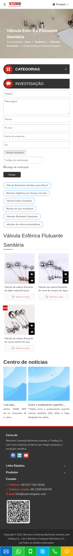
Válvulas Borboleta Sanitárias (22, 216)
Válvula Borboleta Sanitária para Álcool (27, 185)
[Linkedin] (19, 455)
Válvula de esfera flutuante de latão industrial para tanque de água (18, 289)
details (33, 279)
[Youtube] (26, 455)
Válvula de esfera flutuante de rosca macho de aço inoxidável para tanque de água (18, 340)
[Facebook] (13, 455)
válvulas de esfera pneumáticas (23, 224)
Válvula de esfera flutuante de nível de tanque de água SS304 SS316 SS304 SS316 (53, 289)
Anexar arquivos (15, 152)
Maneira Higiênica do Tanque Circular (26, 193)
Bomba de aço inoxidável (19, 208)
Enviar (12, 174)
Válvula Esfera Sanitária (19, 200)
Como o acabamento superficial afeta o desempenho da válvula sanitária (45, 404)
